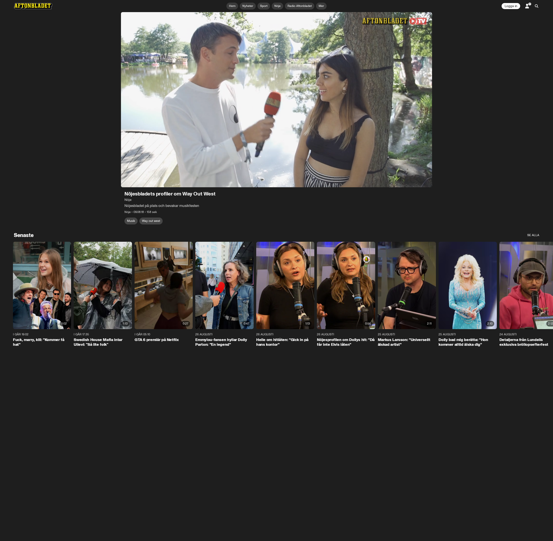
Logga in (511, 6)
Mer (321, 6)
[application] (276, 99)
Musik (131, 221)
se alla (533, 235)
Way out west (151, 221)
